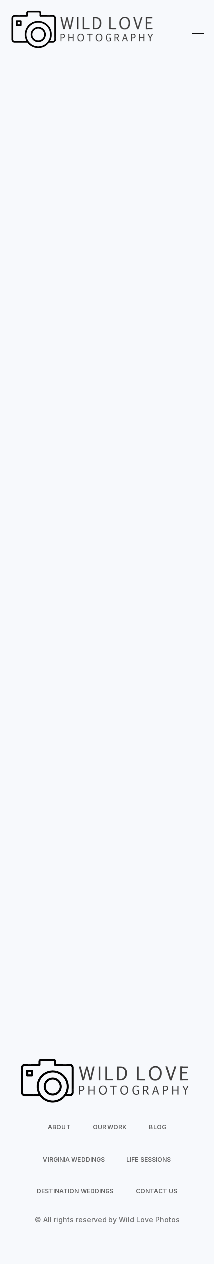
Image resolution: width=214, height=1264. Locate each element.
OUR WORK (110, 1127)
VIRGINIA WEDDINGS (74, 1159)
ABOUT (59, 1127)
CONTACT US (157, 1191)
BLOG (157, 1127)
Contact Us (107, 301)
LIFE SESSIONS (148, 1159)
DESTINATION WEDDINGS (75, 1191)
